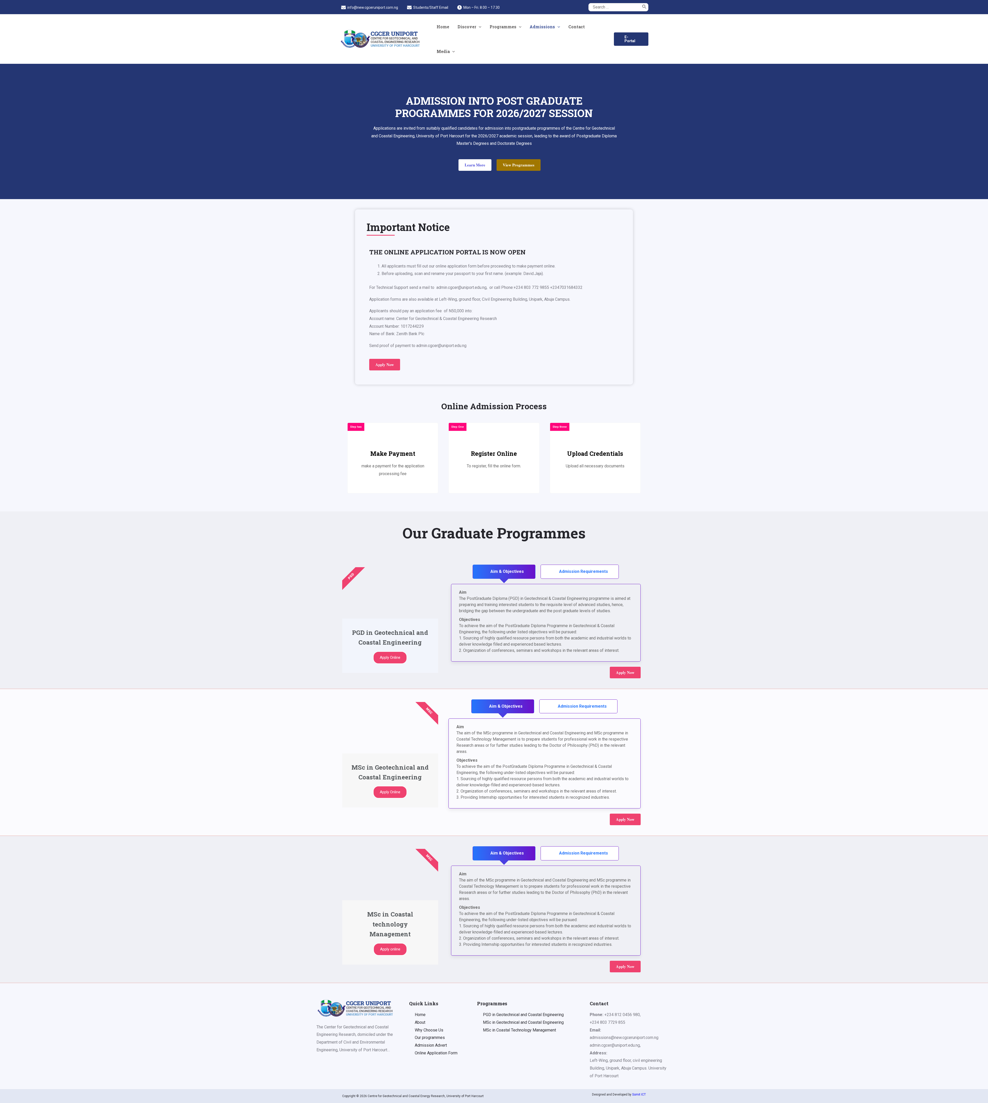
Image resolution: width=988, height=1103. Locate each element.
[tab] (504, 572)
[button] (474, 165)
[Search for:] (614, 7)
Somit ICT (639, 1094)
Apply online (390, 949)
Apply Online (390, 657)
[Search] (644, 7)
